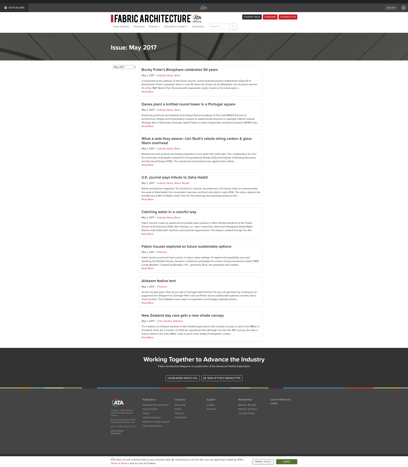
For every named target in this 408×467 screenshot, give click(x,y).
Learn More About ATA (182, 378)
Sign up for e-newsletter (223, 378)
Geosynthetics (150, 409)
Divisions (179, 413)
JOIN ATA (391, 8)
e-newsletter (288, 17)
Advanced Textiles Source (156, 421)
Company (180, 399)
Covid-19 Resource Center (280, 401)
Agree (286, 461)
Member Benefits (247, 404)
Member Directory (247, 409)
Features (139, 26)
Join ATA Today (246, 413)
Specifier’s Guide (175, 26)
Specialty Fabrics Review (155, 404)
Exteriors (178, 321)
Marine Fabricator (152, 417)
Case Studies (121, 26)
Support (210, 399)
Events (153, 26)
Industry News (165, 75)
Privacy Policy (263, 461)
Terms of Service (120, 463)
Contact (210, 404)
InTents (146, 413)
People (185, 183)
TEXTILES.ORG (16, 7)
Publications (149, 399)
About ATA (180, 404)
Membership (245, 399)
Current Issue (252, 17)
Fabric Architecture (152, 425)
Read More (148, 91)
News (177, 75)
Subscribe (270, 17)
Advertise (198, 26)
